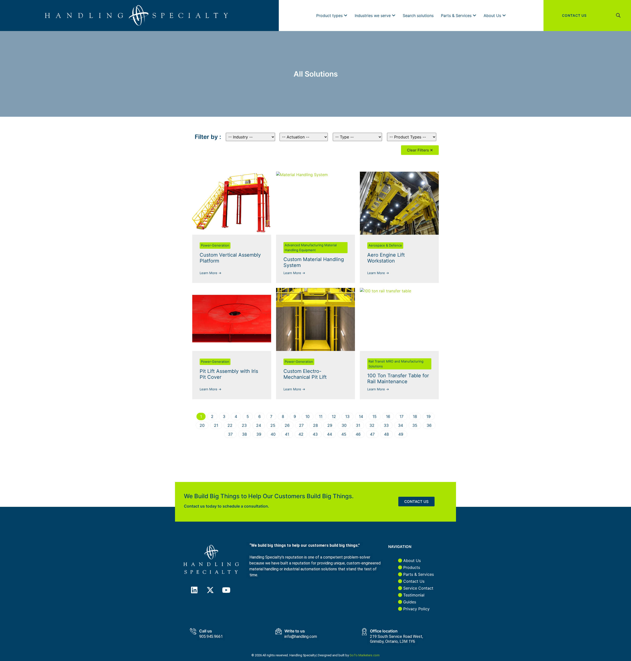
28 (315, 425)
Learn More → (210, 273)
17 (401, 416)
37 (230, 434)
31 (358, 425)
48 (386, 434)
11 (320, 416)
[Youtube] (226, 590)
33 (386, 425)
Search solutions (418, 15)
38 (244, 434)
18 (415, 416)
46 (358, 434)
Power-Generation (215, 245)
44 (329, 434)
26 (287, 425)
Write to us (294, 630)
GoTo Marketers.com (365, 655)
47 (372, 434)
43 (315, 434)
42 (300, 434)
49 (400, 434)
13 (347, 416)
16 (388, 416)
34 (400, 425)
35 (414, 425)
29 (329, 425)
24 (258, 425)
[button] (618, 16)
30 (344, 425)
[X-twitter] (210, 590)
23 (244, 425)
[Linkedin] (194, 590)
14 (361, 416)
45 (343, 434)
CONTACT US (574, 15)
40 (273, 434)
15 (374, 416)
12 (334, 416)
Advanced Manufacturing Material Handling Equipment (311, 247)
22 (230, 425)
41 (287, 434)
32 (371, 425)
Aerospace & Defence (385, 245)
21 (216, 425)
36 (429, 425)
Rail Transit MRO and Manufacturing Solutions (395, 363)
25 (272, 425)
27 (301, 425)
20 (202, 425)
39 (258, 434)
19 (428, 416)
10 (307, 416)
